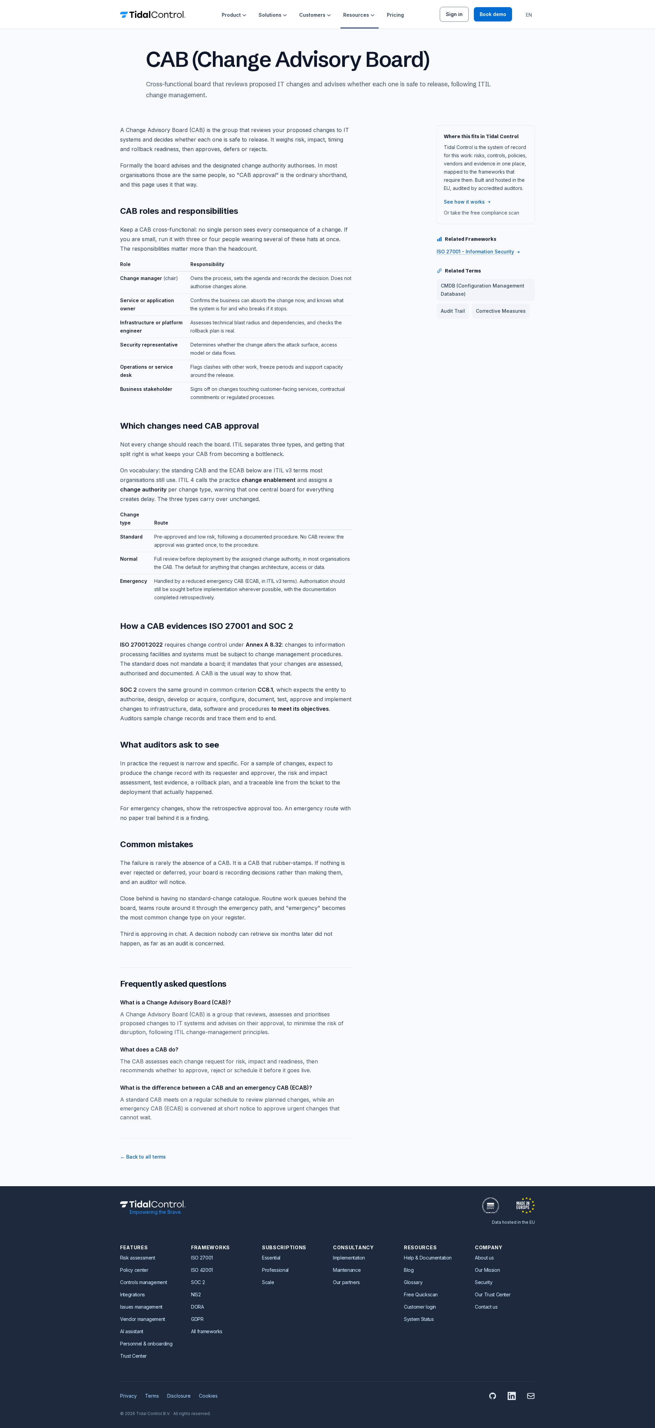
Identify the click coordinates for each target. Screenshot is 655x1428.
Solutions (270, 15)
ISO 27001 (202, 1258)
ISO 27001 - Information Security (475, 251)
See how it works (464, 202)
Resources (356, 15)
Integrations (132, 1294)
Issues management (141, 1307)
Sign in (454, 14)
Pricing (395, 15)
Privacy (128, 1396)
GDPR (197, 1319)
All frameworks (206, 1331)
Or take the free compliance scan (481, 213)
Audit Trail (453, 311)
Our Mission (487, 1270)
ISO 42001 (202, 1270)
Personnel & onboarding (146, 1343)
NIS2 (196, 1294)
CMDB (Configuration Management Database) (482, 290)
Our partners (346, 1282)
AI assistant (131, 1331)
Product (231, 15)
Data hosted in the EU (513, 1222)
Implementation (349, 1258)
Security (483, 1282)
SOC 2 (198, 1282)
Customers (312, 15)
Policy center (134, 1270)
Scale (268, 1282)
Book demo (493, 14)
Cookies (208, 1396)
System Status (419, 1319)
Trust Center (133, 1356)
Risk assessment (137, 1258)
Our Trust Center (492, 1294)
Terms (152, 1396)
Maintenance (347, 1270)
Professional (275, 1270)
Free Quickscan (421, 1294)
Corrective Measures (501, 311)
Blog (409, 1270)
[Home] (153, 14)
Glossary (413, 1282)
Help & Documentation (428, 1258)
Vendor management (142, 1319)
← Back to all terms (143, 1157)
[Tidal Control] (153, 1204)
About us (484, 1258)
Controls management (143, 1282)
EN (529, 15)
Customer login (420, 1307)
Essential (271, 1258)
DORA (197, 1307)
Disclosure (179, 1396)
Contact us (486, 1307)
